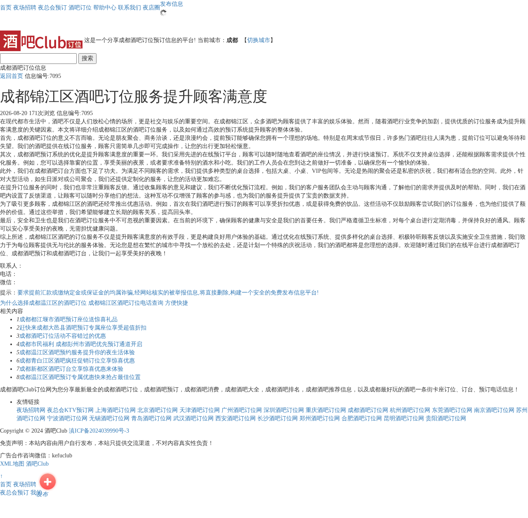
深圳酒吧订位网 (284, 410)
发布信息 (171, 4)
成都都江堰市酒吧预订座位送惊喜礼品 (68, 319)
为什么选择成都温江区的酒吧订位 (44, 303)
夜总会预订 (14, 493)
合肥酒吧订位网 (362, 418)
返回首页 (11, 76)
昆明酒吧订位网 (404, 418)
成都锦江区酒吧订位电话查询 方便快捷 (138, 303)
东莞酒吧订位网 (452, 410)
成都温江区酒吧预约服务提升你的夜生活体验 (77, 352)
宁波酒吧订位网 (67, 418)
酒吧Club (37, 464)
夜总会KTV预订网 (70, 410)
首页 (6, 8)
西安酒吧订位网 (235, 418)
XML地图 (12, 464)
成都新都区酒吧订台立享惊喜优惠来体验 (71, 369)
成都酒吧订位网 (368, 410)
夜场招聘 (24, 484)
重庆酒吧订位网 (326, 410)
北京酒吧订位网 (157, 410)
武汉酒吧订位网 (193, 418)
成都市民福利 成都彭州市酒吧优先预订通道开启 (80, 344)
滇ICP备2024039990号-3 (99, 431)
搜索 (87, 58)
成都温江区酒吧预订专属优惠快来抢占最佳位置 (80, 377)
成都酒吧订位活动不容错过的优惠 (62, 336)
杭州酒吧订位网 (410, 410)
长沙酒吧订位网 (277, 418)
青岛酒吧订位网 (151, 418)
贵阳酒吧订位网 (446, 418)
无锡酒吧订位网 (109, 418)
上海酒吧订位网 (115, 410)
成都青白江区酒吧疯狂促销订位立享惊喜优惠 (77, 361)
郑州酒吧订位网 (319, 418)
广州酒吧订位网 (242, 410)
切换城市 (258, 40)
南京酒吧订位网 (494, 410)
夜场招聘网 (30, 410)
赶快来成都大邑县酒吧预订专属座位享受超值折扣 (82, 328)
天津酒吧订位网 (199, 410)
